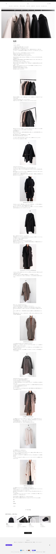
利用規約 (34, 542)
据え (7, 524)
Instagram (14, 503)
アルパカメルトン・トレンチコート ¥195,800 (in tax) (28, 270)
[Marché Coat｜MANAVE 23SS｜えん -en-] (28, 484)
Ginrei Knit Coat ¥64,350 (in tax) (28, 341)
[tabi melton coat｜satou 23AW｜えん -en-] (28, 201)
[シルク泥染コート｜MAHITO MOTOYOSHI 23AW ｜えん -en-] (28, 415)
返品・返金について (21, 542)
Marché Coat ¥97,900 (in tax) (28, 485)
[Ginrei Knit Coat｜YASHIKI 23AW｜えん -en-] (28, 340)
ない (41, 524)
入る (30, 524)
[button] (6, 4)
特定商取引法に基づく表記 (28, 542)
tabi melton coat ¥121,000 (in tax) (28, 202)
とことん (20, 524)
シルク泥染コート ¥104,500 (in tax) (28, 416)
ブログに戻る (28, 509)
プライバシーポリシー (39, 542)
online (14, 501)
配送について (16, 542)
